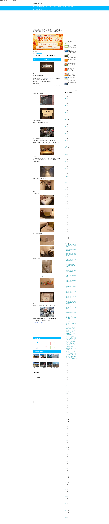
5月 (66, 103)
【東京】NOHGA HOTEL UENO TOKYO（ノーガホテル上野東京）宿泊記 (71, 265)
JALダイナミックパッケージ (50, 78)
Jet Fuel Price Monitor (48, 6)
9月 (66, 124)
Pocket (46, 348)
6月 (66, 100)
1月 (66, 112)
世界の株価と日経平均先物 (40, 6)
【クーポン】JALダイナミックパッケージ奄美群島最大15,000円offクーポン (71, 321)
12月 (67, 117)
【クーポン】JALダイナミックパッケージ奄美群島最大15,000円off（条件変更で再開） (71, 302)
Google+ (54, 343)
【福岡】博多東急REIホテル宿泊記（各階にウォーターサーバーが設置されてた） (71, 254)
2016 (66, 506)
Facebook (46, 343)
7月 (66, 98)
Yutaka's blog (37, 3)
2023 (66, 176)
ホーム (34, 6)
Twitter (37, 343)
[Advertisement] (48, 17)
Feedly (54, 348)
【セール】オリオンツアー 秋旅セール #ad (42, 27)
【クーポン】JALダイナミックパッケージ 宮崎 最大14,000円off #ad (72, 64)
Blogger (56, 522)
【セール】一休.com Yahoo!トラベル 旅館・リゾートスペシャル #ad (72, 55)
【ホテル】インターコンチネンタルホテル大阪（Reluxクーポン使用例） (71, 284)
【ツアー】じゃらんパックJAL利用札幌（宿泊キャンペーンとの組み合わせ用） (71, 245)
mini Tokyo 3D (64, 6)
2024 (66, 146)
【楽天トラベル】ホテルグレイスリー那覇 (39, 322)
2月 (66, 110)
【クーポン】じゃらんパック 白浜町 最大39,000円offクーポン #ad (72, 78)
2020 (66, 385)
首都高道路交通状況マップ (71, 6)
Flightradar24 (54, 6)
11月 (67, 119)
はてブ (37, 347)
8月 (66, 96)
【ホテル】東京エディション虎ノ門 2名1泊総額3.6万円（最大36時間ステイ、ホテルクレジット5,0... (71, 331)
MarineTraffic (59, 6)
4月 (66, 105)
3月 (66, 107)
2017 (66, 476)
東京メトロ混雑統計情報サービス (37, 9)
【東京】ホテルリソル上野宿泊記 (71, 328)
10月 (67, 152)
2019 (66, 415)
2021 (66, 237)
